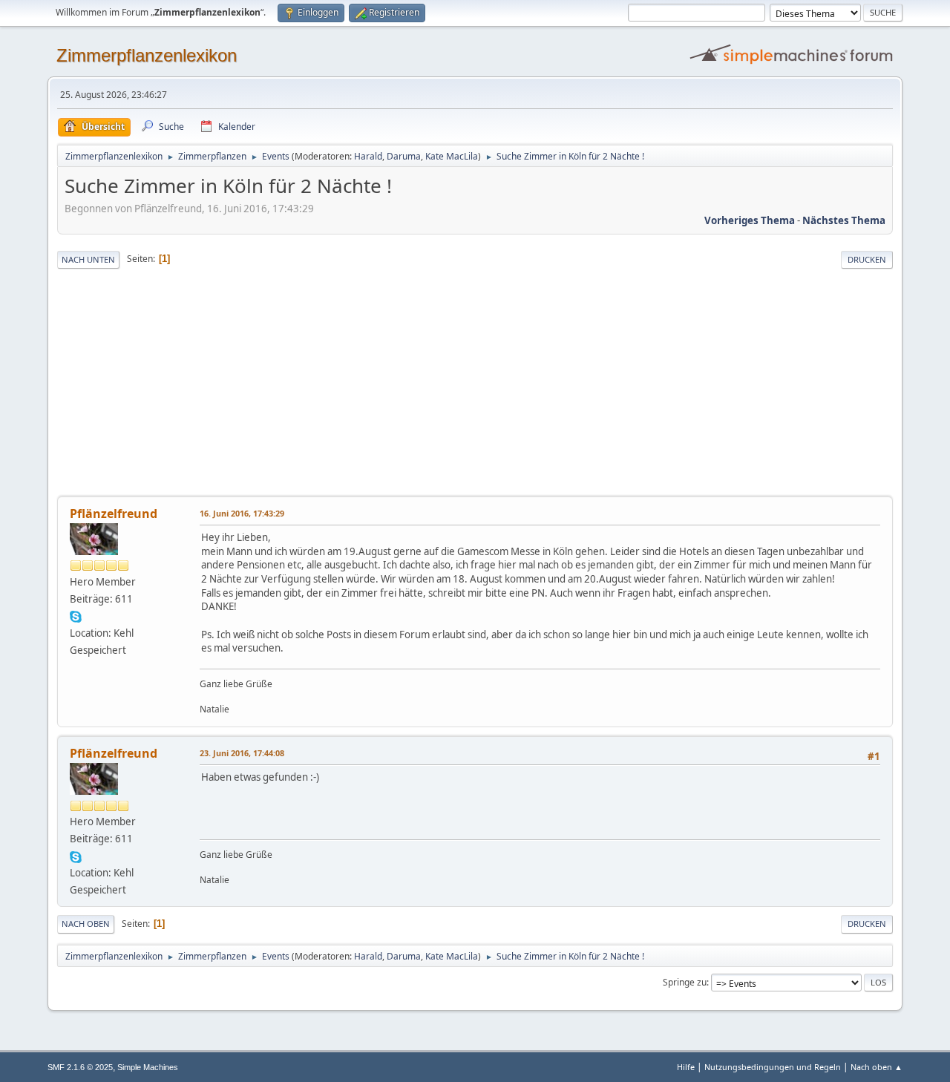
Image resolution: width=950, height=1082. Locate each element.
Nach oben (86, 923)
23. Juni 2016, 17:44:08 (242, 752)
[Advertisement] (475, 384)
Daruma (404, 156)
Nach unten (88, 259)
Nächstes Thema (843, 220)
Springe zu (685, 982)
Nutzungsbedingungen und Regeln (772, 1066)
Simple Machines (147, 1067)
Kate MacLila (451, 156)
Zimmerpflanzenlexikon (146, 55)
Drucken (867, 259)
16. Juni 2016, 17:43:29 (242, 513)
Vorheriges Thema (749, 220)
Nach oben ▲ (876, 1066)
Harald (368, 156)
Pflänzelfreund (113, 513)
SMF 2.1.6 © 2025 (80, 1067)
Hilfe (686, 1066)
